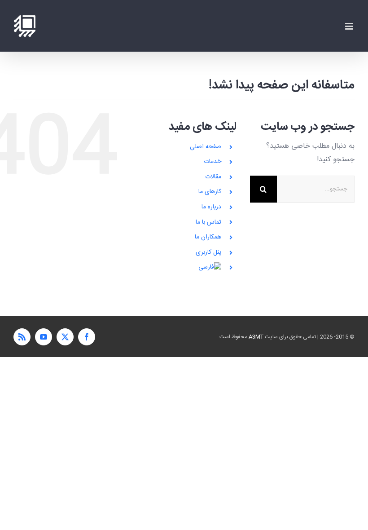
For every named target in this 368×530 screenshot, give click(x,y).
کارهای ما (209, 191)
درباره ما (211, 207)
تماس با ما (208, 222)
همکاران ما (208, 237)
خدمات (212, 161)
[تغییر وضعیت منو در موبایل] (350, 26)
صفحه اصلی (205, 146)
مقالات (213, 177)
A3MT (256, 336)
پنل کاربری (208, 252)
